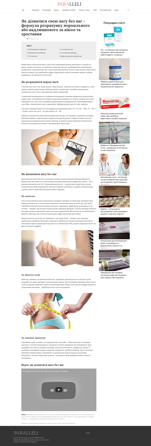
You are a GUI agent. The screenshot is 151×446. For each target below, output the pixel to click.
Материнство (105, 10)
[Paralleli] (69, 4)
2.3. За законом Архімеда (67, 53)
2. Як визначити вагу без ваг (36, 53)
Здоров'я (35, 10)
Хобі (95, 10)
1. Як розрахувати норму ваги (37, 49)
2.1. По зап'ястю (32, 56)
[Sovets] (26, 433)
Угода (88, 433)
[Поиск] (128, 10)
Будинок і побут (69, 10)
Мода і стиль (84, 10)
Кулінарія (47, 10)
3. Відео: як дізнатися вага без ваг (70, 56)
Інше (117, 10)
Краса (56, 10)
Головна (23, 10)
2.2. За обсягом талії (66, 49)
